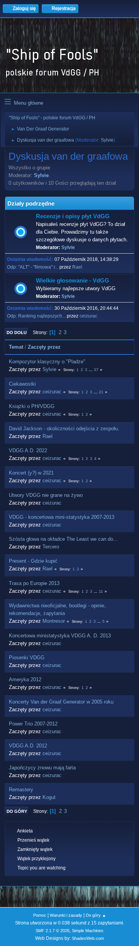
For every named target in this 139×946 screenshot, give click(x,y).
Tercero (50, 547)
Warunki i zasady (66, 915)
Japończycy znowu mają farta (42, 768)
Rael (77, 267)
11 (101, 591)
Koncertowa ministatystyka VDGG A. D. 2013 (60, 635)
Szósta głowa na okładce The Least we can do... (63, 539)
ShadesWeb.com (88, 938)
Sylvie (107, 140)
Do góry (17, 811)
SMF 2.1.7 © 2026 (53, 930)
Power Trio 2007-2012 (33, 724)
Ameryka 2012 (25, 679)
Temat (16, 347)
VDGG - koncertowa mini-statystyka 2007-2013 (61, 517)
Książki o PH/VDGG (31, 406)
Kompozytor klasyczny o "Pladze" (47, 361)
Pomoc (39, 915)
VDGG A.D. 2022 (28, 450)
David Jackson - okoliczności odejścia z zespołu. (64, 428)
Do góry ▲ (96, 915)
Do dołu (17, 332)
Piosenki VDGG (26, 657)
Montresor (53, 621)
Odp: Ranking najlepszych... (36, 316)
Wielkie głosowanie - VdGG (72, 280)
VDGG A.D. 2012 (28, 746)
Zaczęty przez (44, 347)
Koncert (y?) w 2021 (31, 473)
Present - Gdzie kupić (33, 561)
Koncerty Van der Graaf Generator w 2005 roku (61, 702)
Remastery (21, 789)
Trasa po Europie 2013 (34, 583)
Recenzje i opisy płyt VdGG (73, 216)
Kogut (49, 797)
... (91, 370)
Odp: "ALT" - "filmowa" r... (32, 267)
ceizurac (88, 316)
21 (101, 392)
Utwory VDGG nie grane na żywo (46, 495)
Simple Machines (87, 930)
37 (96, 370)
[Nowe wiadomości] (20, 232)
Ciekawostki (22, 384)
